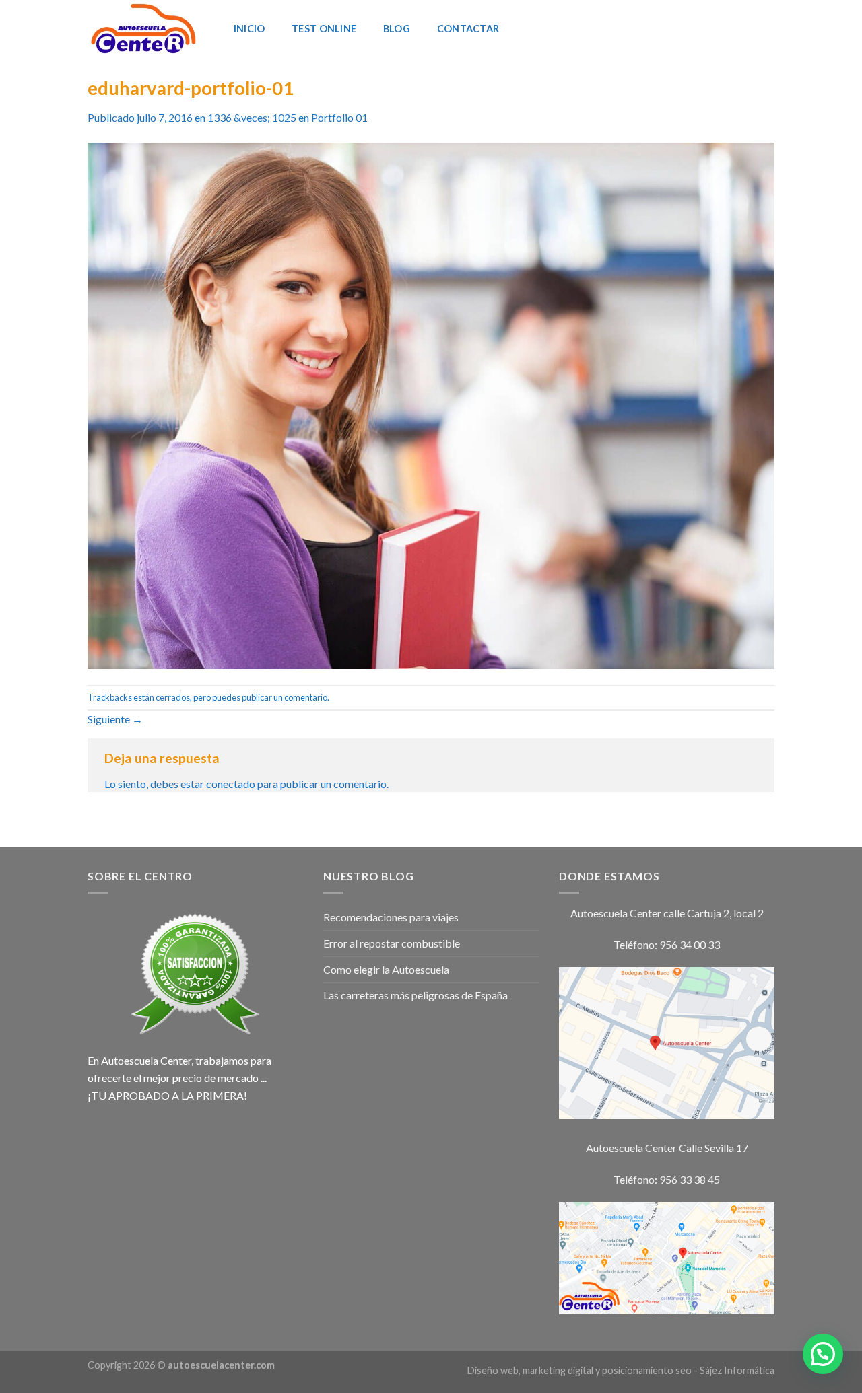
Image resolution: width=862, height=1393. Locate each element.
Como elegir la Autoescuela (386, 969)
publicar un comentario (284, 697)
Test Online (324, 28)
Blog (396, 28)
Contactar (468, 28)
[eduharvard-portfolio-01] (431, 404)
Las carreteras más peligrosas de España (415, 995)
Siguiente (115, 719)
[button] (823, 1354)
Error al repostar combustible (391, 943)
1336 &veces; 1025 (251, 117)
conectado (230, 783)
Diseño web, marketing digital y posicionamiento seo (579, 1370)
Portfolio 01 (339, 117)
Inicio (249, 28)
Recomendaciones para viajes (391, 916)
